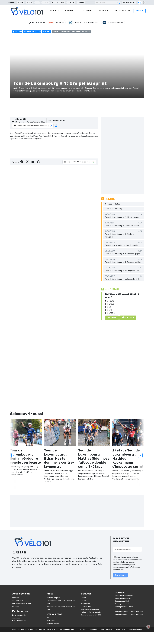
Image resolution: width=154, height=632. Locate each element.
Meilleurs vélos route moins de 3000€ (129, 611)
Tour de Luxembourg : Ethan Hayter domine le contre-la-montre (59, 458)
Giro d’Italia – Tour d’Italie (21, 603)
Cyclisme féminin (53, 624)
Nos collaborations (19, 621)
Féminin (71, 2)
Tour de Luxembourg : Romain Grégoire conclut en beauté (25, 456)
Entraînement (122, 11)
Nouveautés (85, 603)
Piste (29, 2)
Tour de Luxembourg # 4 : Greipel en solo (122, 271)
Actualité (71, 11)
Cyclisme (46, 32)
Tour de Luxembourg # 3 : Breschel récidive (123, 262)
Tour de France (17, 600)
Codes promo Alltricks (123, 598)
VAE (110, 310)
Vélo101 (15, 558)
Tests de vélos (86, 606)
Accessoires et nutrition (90, 609)
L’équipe (93, 629)
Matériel (88, 11)
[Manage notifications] (148, 627)
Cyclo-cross (58, 2)
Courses (54, 11)
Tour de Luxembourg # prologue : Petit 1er (122, 279)
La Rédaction (58, 121)
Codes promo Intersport (124, 595)
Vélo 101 (18, 32)
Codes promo (120, 592)
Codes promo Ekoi (122, 601)
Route (20, 2)
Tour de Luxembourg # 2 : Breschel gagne (122, 254)
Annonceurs (16, 618)
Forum (139, 11)
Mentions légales (135, 629)
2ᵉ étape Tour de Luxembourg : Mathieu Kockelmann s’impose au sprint (128, 458)
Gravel (45, 2)
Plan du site (120, 629)
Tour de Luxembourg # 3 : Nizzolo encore (122, 226)
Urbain (81, 2)
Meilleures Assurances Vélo (91, 612)
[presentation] (14, 455)
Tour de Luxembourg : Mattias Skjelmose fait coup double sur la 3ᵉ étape (93, 458)
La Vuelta (15, 606)
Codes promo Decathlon (124, 607)
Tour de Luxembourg (113, 209)
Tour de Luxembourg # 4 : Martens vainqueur (119, 235)
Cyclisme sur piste (53, 598)
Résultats (128, 317)
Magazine (104, 11)
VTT (37, 2)
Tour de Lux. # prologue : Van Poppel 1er (121, 245)
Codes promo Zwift (122, 604)
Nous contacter (106, 629)
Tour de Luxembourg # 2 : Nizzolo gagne (122, 217)
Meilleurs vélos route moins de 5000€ (129, 614)
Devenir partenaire (19, 615)
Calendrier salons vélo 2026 (91, 615)
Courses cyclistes (32, 32)
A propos (83, 629)
